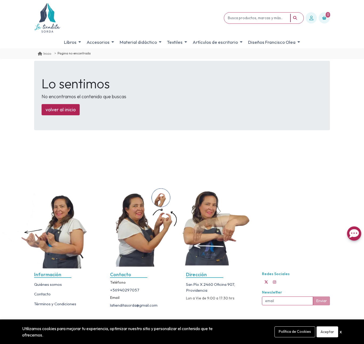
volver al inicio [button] (61, 109)
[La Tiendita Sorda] (128, 18)
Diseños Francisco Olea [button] (272, 42)
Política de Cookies (295, 331)
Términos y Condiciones (55, 303)
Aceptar (327, 331)
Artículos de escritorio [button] (215, 42)
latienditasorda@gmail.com (133, 305)
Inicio (47, 54)
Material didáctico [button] (138, 42)
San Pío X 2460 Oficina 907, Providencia (210, 287)
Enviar (321, 300)
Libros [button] (70, 42)
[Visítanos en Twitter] (266, 282)
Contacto (42, 293)
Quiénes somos (48, 284)
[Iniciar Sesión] (311, 17)
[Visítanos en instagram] (274, 282)
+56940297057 (124, 289)
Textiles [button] (175, 42)
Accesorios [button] (98, 42)
